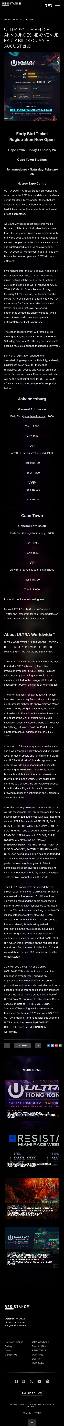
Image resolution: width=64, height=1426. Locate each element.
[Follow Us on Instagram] (24, 1381)
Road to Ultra (39, 1346)
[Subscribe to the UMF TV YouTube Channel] (39, 1381)
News (8, 1350)
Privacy (27, 1413)
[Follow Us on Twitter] (31, 1381)
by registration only (34, 416)
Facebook (45, 609)
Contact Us (11, 1354)
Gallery (8, 1346)
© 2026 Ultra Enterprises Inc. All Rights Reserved (32, 1405)
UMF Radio (38, 1363)
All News (23, 1045)
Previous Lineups (14, 1342)
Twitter (8, 613)
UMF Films (37, 1354)
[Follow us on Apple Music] (32, 1393)
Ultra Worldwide (40, 1342)
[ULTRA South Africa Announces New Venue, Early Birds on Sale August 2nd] (32, 120)
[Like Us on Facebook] (16, 1381)
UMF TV (36, 1358)
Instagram (23, 613)
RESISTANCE (39, 1350)
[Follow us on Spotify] (47, 1381)
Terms (37, 1413)
